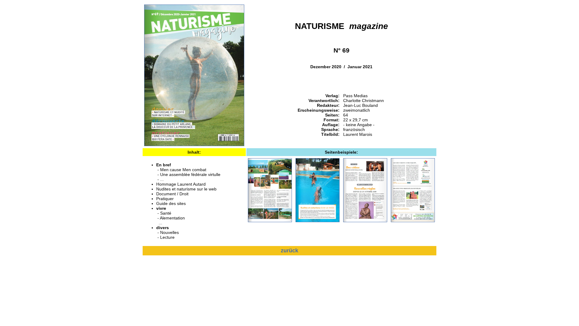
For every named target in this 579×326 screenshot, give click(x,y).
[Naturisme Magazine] (194, 144)
